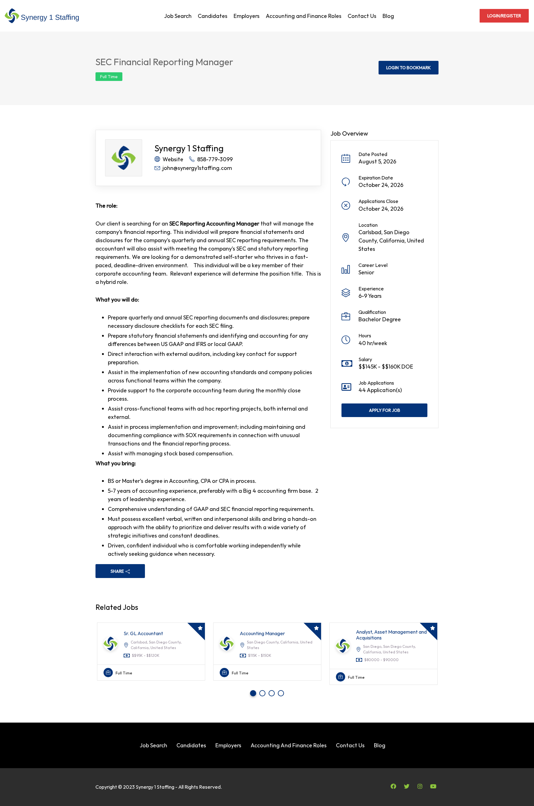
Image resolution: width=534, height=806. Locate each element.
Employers (247, 15)
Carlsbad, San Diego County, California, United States (391, 240)
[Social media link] (393, 786)
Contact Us (362, 15)
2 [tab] (263, 694)
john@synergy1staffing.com (197, 167)
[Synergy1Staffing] (42, 15)
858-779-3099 (215, 159)
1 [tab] (254, 694)
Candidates (212, 15)
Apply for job (384, 410)
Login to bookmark (408, 67)
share (117, 571)
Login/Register (504, 16)
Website (173, 159)
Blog (388, 15)
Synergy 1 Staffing (189, 148)
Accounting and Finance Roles (303, 15)
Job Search (178, 15)
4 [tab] (281, 694)
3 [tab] (272, 694)
